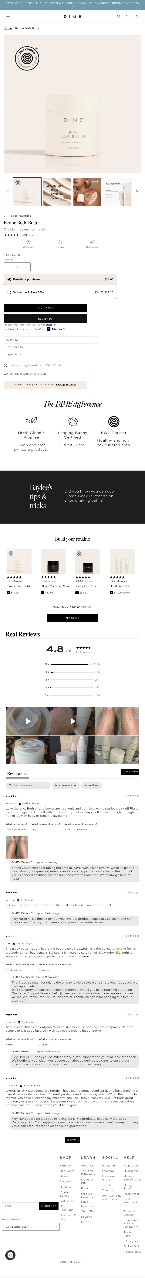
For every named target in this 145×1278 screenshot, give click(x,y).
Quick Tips (88, 1211)
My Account (131, 1171)
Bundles (65, 1187)
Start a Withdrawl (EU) (130, 1202)
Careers (86, 1222)
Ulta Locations (66, 1208)
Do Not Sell (131, 1246)
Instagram (109, 1165)
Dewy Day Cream (87, 586)
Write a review (130, 772)
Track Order (131, 1194)
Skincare (66, 1165)
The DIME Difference (88, 1173)
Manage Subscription (131, 1178)
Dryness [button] (44, 970)
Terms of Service (129, 1213)
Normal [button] (10, 1045)
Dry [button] (34, 830)
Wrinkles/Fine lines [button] (76, 830)
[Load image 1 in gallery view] (27, 192)
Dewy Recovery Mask (56, 586)
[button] (8, 16)
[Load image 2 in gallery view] (57, 192)
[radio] (60, 279)
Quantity (8, 259)
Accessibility (132, 1252)
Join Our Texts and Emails (112, 1197)
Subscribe (48, 1206)
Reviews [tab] (17, 773)
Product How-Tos (87, 1196)
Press (85, 1188)
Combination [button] (13, 970)
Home (8, 28)
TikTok (106, 1185)
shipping (22, 365)
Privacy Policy (128, 1234)
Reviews (86, 1217)
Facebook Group (109, 1178)
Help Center (131, 1165)
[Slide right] (137, 192)
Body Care (67, 1171)
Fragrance (66, 1181)
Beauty (64, 1176)
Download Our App (69, 1217)
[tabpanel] (72, 964)
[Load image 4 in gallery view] (117, 192)
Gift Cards (67, 1201)
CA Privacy (131, 1241)
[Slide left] (8, 192)
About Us (87, 1165)
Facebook (109, 1171)
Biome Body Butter (27, 28)
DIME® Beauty (74, 1262)
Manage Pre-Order (130, 1187)
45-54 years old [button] (15, 830)
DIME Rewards (87, 1204)
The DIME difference (72, 403)
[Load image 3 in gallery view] (87, 192)
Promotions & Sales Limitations (131, 1223)
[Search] (119, 16)
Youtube (107, 1190)
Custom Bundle (65, 1194)
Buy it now (45, 318)
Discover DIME (87, 1181)
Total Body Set (120, 586)
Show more (72, 1140)
